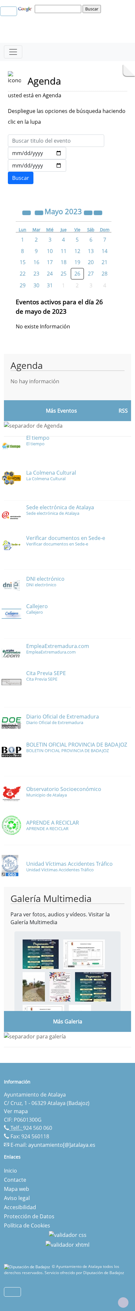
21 (104, 262)
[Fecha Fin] (37, 165)
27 (91, 273)
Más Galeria (67, 1021)
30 (36, 285)
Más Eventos (61, 410)
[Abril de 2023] (40, 212)
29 (23, 285)
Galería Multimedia (51, 898)
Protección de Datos (29, 1216)
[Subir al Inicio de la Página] (123, 1302)
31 (50, 285)
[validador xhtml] (67, 1244)
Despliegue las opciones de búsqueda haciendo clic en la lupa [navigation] (66, 116)
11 (64, 251)
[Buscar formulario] (20, 178)
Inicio (10, 1170)
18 (64, 262)
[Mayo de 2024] (89, 212)
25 (64, 273)
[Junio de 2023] (98, 212)
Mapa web (16, 1189)
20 (91, 262)
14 (104, 251)
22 (23, 273)
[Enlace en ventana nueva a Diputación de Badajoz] (28, 1266)
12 (77, 251)
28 (104, 273)
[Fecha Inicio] (37, 153)
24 (50, 273)
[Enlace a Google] (26, 8)
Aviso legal (17, 1198)
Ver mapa (16, 1111)
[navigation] (59, 9)
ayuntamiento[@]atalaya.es (61, 1144)
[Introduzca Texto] (56, 140)
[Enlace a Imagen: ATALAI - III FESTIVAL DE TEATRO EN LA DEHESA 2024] (40, 953)
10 (50, 251)
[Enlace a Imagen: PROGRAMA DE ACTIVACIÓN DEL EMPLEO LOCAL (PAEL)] (84, 953)
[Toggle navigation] (13, 51)
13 (91, 251)
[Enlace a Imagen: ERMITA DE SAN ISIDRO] (34, 986)
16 (36, 262)
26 (77, 273)
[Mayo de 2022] (27, 212)
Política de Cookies (27, 1225)
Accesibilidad (20, 1207)
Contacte (15, 1179)
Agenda (26, 365)
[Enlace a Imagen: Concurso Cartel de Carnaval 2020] (60, 986)
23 (36, 273)
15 (23, 262)
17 (50, 262)
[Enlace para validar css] (68, 1234)
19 (77, 262)
